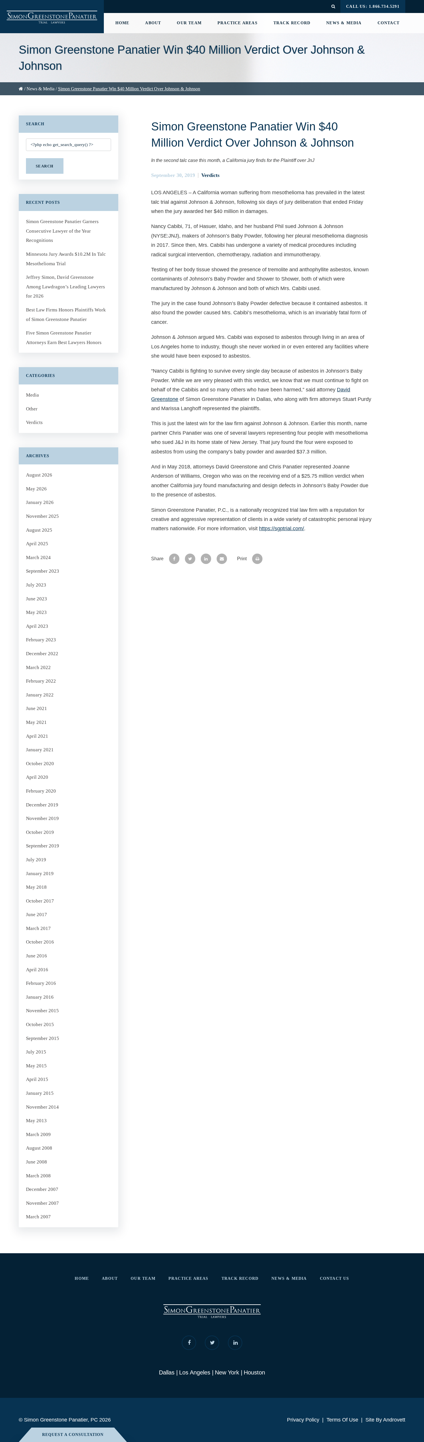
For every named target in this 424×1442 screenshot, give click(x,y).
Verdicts (210, 175)
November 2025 (42, 516)
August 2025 (39, 530)
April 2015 (37, 1079)
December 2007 (42, 1189)
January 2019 (40, 873)
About (153, 23)
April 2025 (37, 543)
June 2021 (36, 708)
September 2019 (42, 846)
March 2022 (38, 667)
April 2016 (37, 969)
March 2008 (38, 1175)
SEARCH (45, 166)
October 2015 (40, 1024)
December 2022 (42, 653)
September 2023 (42, 571)
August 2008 (39, 1148)
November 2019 (42, 818)
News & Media (343, 23)
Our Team (189, 23)
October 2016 (40, 942)
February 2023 (41, 639)
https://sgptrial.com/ (281, 528)
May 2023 (36, 612)
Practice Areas (237, 23)
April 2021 (37, 736)
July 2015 (36, 1052)
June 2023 (36, 599)
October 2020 (40, 763)
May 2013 (36, 1120)
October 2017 (40, 901)
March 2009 (38, 1134)
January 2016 (40, 997)
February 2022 (41, 681)
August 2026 (39, 475)
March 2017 (38, 928)
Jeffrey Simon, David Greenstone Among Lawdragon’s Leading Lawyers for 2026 (65, 286)
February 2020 (41, 791)
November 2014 (42, 1107)
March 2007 (38, 1216)
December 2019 (42, 805)
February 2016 (41, 983)
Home (122, 23)
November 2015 (42, 1010)
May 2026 (36, 489)
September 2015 (42, 1038)
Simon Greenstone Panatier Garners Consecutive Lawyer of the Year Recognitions (62, 231)
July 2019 (36, 859)
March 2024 (38, 557)
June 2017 (36, 914)
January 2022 (40, 695)
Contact (388, 23)
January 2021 (40, 749)
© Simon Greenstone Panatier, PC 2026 (65, 1420)
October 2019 (40, 832)
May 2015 (36, 1066)
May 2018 (36, 887)
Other (31, 409)
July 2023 (36, 585)
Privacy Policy (303, 1420)
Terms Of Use (342, 1420)
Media (32, 395)
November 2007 (42, 1203)
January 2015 (40, 1093)
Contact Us (334, 1278)
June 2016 (36, 956)
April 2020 (37, 777)
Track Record (291, 23)
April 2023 (37, 626)
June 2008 (36, 1162)
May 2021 (36, 722)
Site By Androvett (385, 1420)
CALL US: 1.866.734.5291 (372, 6)
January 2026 (40, 502)
